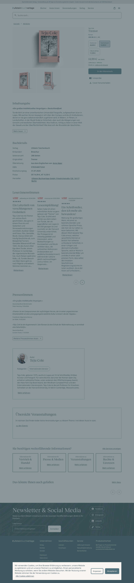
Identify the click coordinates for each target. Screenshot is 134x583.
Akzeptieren (112, 571)
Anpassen (97, 571)
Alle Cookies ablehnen (25, 576)
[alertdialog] (67, 571)
